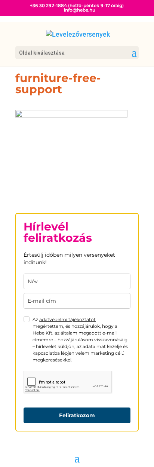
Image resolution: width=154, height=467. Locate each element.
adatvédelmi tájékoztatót (67, 319)
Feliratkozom (77, 415)
